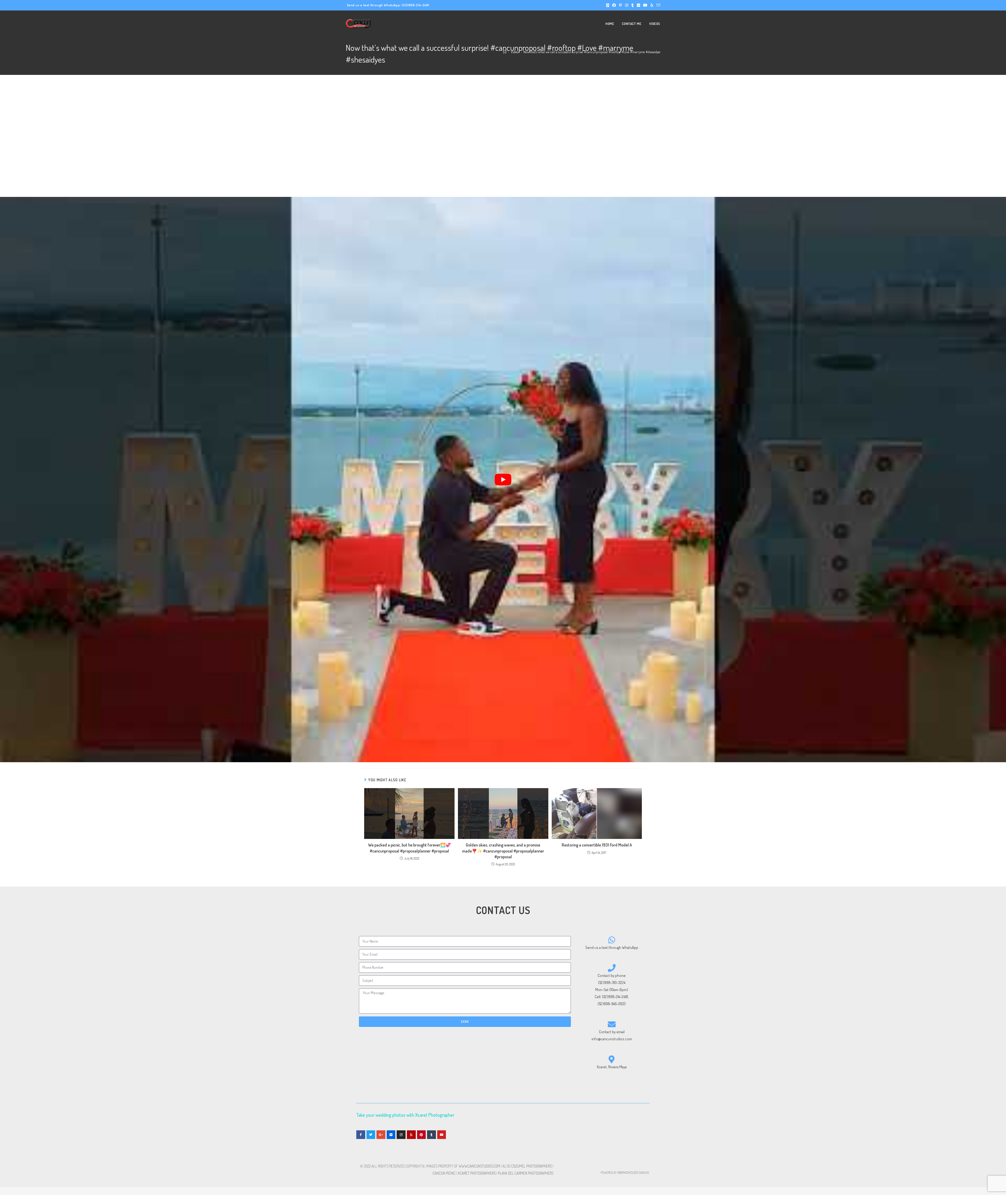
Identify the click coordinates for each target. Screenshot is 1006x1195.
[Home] (504, 52)
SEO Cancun (641, 1173)
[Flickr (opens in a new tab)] (638, 5)
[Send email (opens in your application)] (657, 5)
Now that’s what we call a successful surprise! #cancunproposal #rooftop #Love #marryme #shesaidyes (591, 52)
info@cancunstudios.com (612, 1038)
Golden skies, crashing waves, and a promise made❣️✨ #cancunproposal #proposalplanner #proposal (503, 850)
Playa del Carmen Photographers (525, 1173)
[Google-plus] (380, 1134)
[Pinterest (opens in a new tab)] (620, 5)
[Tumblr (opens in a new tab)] (632, 5)
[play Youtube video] (503, 479)
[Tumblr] (431, 1134)
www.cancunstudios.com (479, 1166)
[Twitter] (371, 1134)
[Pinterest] (421, 1134)
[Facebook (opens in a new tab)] (614, 5)
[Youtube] (441, 1134)
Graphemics (625, 1173)
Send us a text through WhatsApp (611, 947)
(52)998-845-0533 (612, 1003)
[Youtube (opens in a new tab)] (645, 5)
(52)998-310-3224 (611, 982)
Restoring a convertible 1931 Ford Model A (597, 845)
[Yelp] (411, 1134)
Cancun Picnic (444, 1173)
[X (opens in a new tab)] (608, 5)
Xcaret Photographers (477, 1173)
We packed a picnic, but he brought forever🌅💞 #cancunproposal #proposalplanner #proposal (409, 847)
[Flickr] (391, 1134)
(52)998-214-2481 (415, 5)
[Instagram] (401, 1134)
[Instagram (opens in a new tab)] (627, 5)
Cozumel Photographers (531, 1166)
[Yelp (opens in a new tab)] (652, 5)
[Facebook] (360, 1134)
